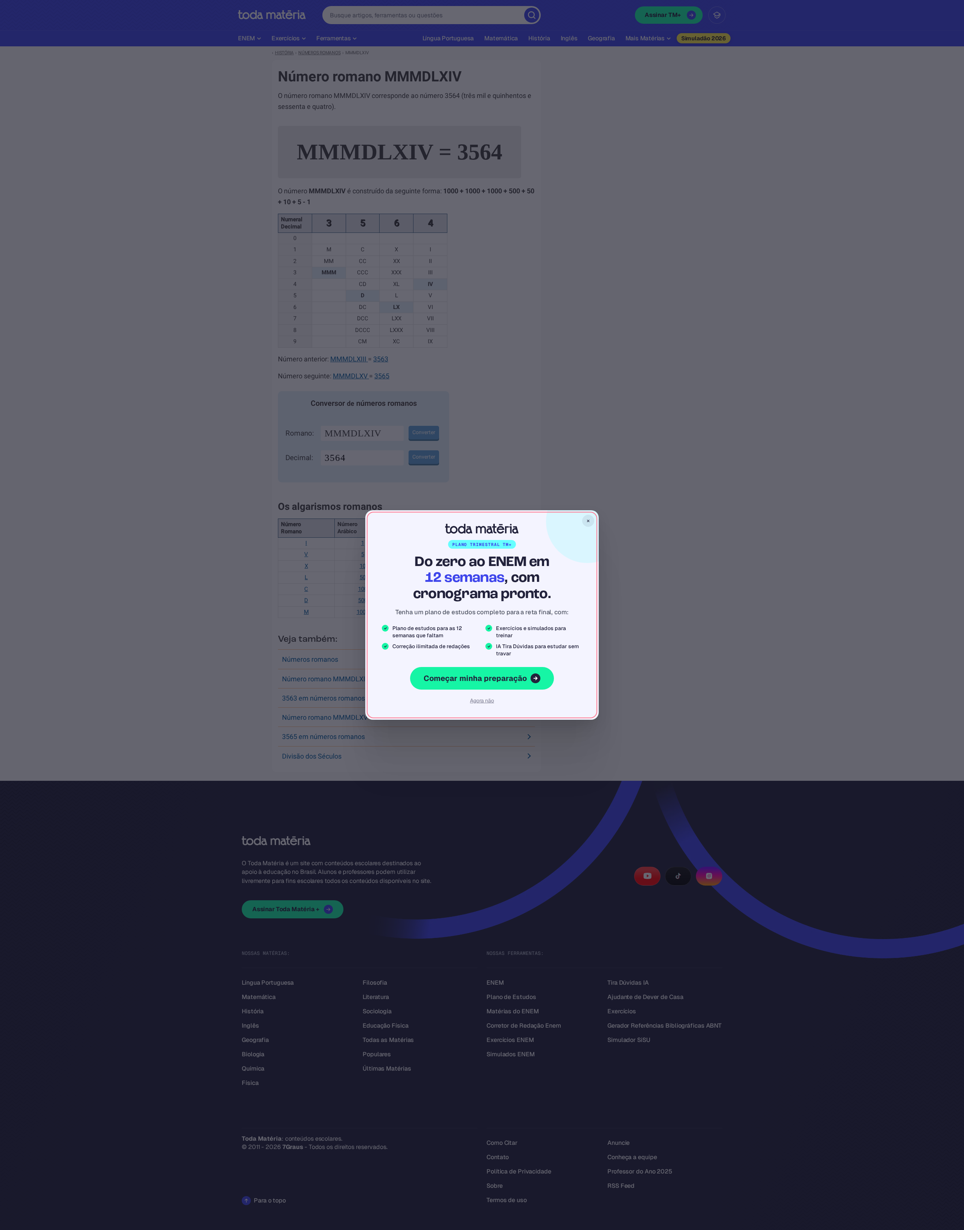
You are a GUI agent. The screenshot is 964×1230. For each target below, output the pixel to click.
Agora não (482, 700)
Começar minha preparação (475, 678)
